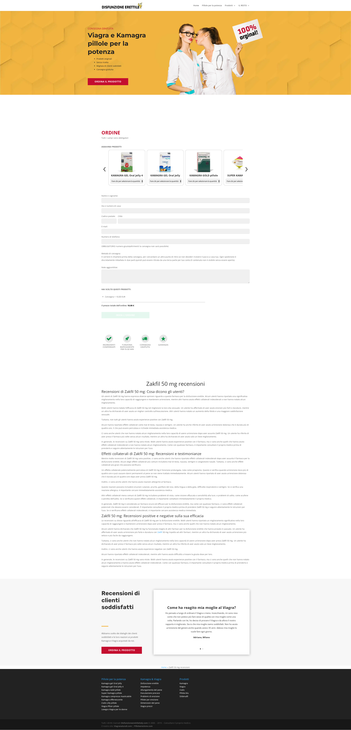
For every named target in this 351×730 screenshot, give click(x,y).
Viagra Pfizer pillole (110, 706)
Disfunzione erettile (150, 683)
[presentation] (104, 169)
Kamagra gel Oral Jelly (111, 683)
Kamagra (184, 683)
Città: (120, 216)
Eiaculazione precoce (150, 693)
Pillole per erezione (149, 699)
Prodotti (229, 6)
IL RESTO (243, 6)
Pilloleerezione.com (143, 726)
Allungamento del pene (151, 690)
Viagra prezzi (146, 706)
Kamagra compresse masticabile (116, 696)
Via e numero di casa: (111, 206)
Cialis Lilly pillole (109, 703)
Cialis (182, 690)
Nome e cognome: (109, 195)
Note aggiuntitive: (109, 267)
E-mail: (104, 226)
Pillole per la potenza (212, 6)
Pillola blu (184, 693)
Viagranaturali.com (123, 726)
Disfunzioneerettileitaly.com (134, 723)
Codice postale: (108, 216)
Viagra (182, 686)
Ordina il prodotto (108, 81)
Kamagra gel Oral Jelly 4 (112, 686)
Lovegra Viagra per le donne (114, 709)
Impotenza (145, 686)
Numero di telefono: (110, 236)
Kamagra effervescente (112, 699)
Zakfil (159, 532)
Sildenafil (184, 696)
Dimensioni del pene (150, 703)
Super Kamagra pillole (111, 693)
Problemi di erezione (150, 696)
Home (196, 6)
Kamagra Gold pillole (111, 690)
